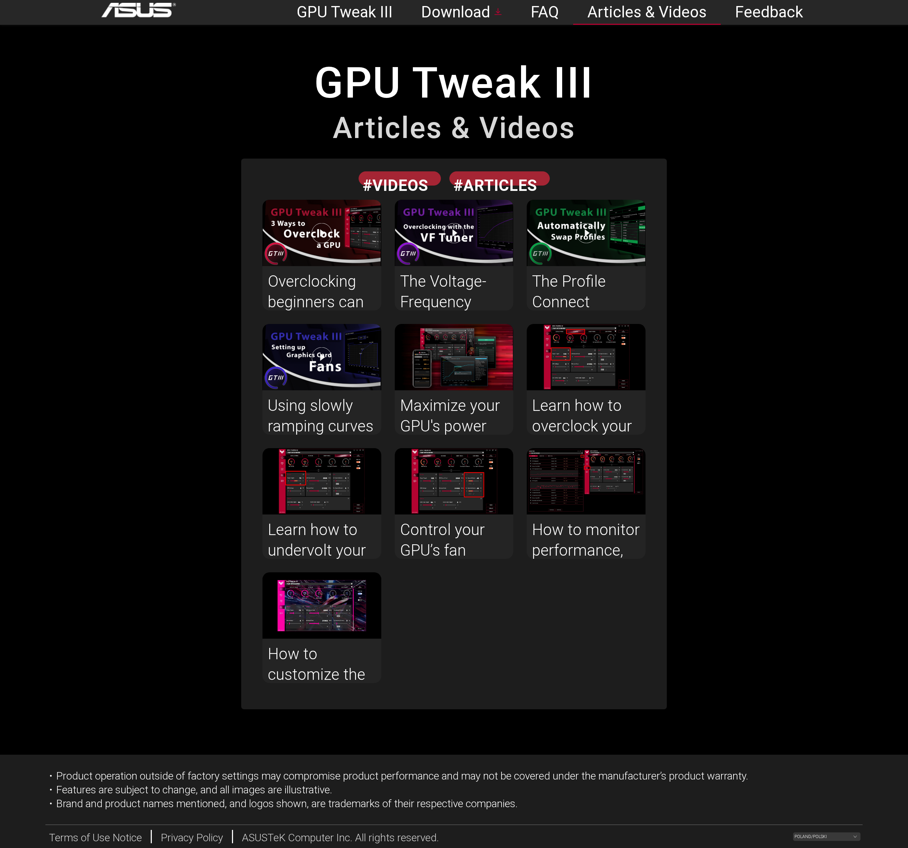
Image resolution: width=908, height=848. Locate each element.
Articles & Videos (647, 12)
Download (455, 12)
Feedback (769, 12)
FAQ (545, 12)
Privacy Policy (192, 837)
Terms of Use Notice (95, 837)
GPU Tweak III (345, 12)
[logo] (133, 12)
